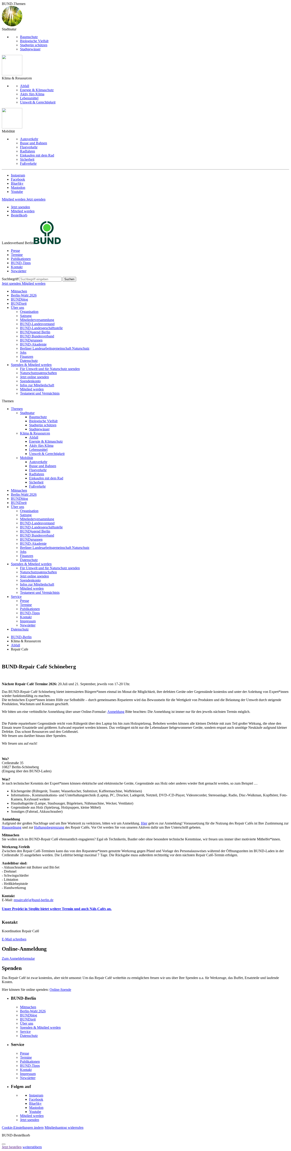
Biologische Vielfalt (34, 41)
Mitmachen (19, 291)
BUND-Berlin (21, 637)
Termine (17, 255)
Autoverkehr (29, 139)
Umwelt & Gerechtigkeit (37, 102)
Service (16, 597)
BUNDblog (19, 299)
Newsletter (18, 271)
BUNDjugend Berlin (35, 332)
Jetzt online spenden (34, 377)
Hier (144, 823)
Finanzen (26, 356)
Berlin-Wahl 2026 (24, 295)
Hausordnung (11, 827)
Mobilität (26, 458)
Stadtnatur (27, 413)
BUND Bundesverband (37, 336)
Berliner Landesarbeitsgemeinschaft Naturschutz (54, 348)
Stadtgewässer (30, 49)
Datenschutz (29, 361)
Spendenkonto (30, 381)
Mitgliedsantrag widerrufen (64, 1127)
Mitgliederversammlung (37, 320)
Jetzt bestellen (12, 1147)
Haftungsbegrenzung (49, 827)
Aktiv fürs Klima (32, 94)
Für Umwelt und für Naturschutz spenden (50, 369)
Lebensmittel (29, 98)
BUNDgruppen (31, 340)
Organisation (29, 312)
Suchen (69, 279)
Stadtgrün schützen (33, 45)
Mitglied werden (14, 199)
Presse (15, 251)
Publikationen (21, 259)
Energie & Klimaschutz (37, 90)
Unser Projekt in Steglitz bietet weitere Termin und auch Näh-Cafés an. (57, 909)
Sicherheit (27, 159)
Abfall (24, 86)
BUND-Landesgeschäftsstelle (41, 328)
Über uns (17, 307)
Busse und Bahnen (33, 143)
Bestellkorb (19, 215)
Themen (17, 409)
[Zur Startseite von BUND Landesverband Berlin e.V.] (47, 243)
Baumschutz (29, 37)
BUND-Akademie (33, 344)
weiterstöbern (32, 1147)
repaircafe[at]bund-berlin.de (33, 900)
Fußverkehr (28, 163)
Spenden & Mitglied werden (31, 365)
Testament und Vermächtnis (40, 393)
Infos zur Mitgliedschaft (37, 385)
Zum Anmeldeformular (18, 958)
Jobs (23, 352)
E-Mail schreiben (14, 939)
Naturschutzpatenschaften (38, 373)
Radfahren (27, 151)
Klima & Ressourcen (35, 433)
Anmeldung (115, 712)
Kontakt (17, 267)
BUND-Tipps (21, 263)
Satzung (26, 316)
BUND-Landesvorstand (37, 324)
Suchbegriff (10, 279)
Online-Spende (60, 989)
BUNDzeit (19, 303)
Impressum (28, 621)
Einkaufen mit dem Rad (37, 155)
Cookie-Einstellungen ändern (23, 1127)
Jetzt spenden (35, 199)
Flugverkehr (29, 147)
